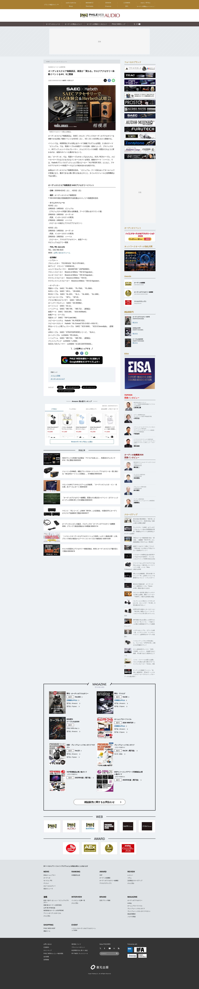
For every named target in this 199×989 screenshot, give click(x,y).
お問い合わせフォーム (62, 253)
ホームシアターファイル (134, 906)
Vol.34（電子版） (129, 750)
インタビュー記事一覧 (78, 900)
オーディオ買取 (145, 6)
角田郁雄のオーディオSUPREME (54, 910)
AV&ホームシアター (50, 875)
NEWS (46, 871)
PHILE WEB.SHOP (49, 928)
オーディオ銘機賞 (105, 878)
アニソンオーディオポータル (52, 913)
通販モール (47, 931)
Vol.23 (77, 750)
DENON (108, 3)
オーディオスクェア (73, 387)
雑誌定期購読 (131, 914)
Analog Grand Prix (137, 303)
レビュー (130, 875)
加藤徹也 (137, 502)
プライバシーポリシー (78, 947)
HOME (48, 61)
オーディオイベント (89, 387)
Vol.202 (78, 697)
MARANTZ (89, 3)
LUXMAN (127, 3)
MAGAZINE (99, 684)
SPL (127, 6)
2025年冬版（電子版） (83, 777)
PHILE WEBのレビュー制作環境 (53, 953)
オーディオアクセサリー (66, 391)
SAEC (60, 387)
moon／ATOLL (146, 3)
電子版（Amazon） (72, 703)
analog (129, 903)
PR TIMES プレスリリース (80, 953)
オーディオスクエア (58, 379)
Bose (71, 6)
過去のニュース (48, 889)
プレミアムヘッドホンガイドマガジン (138, 911)
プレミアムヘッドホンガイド (136, 908)
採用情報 (46, 960)
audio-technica (71, 3)
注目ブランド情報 (105, 900)
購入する (135, 322)
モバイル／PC (48, 880)
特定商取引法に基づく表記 (80, 950)
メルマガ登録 (131, 917)
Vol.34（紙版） (118, 754)
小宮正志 (137, 418)
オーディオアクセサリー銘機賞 (109, 880)
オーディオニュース (62, 61)
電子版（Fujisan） (72, 706)
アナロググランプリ (106, 883)
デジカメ (46, 883)
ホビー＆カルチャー (50, 886)
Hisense (108, 6)
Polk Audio (89, 6)
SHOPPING (48, 924)
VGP (101, 875)
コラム (129, 878)
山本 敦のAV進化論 (49, 908)
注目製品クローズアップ (134, 880)
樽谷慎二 (137, 467)
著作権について (76, 944)
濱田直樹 (137, 446)
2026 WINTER (128, 722)
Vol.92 (125, 697)
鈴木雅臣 (137, 490)
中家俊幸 (137, 434)
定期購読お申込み (72, 700)
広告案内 (46, 947)
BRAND (103, 896)
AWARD (103, 871)
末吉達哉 (137, 478)
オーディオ (47, 878)
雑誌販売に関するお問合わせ (99, 802)
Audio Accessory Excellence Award (141, 294)
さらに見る (130, 883)
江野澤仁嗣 (137, 407)
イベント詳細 (55, 375)
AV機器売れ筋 (76, 875)
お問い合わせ (48, 944)
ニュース (53, 61)
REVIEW (131, 871)
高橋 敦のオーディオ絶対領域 (52, 905)
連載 (45, 896)
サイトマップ (48, 950)
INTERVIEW (77, 896)
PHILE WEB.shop (72, 728)
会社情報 (46, 957)
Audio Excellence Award (139, 284)
